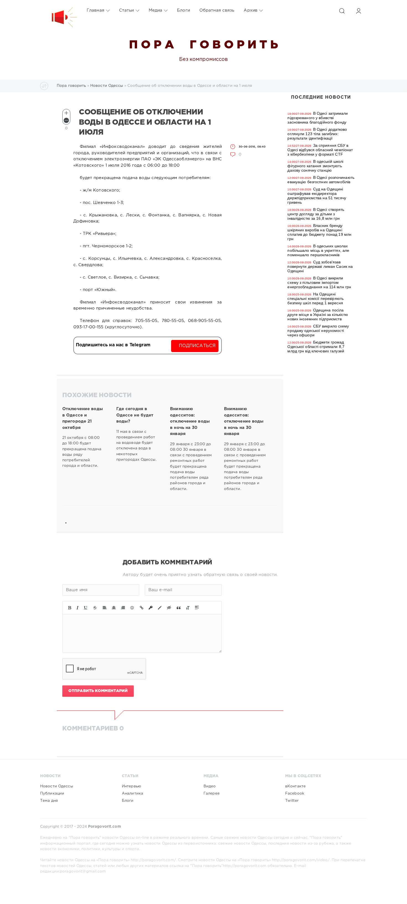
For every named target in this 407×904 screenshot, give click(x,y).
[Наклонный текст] (77, 607)
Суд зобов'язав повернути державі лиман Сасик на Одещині (320, 266)
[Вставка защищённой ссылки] (150, 607)
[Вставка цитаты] (178, 607)
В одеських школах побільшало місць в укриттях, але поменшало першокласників (318, 250)
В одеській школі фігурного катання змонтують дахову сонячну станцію (315, 165)
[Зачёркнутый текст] (95, 607)
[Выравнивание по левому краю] (104, 607)
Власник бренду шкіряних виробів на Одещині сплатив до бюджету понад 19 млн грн (319, 232)
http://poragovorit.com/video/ (300, 860)
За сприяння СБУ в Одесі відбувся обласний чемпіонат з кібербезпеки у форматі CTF (320, 149)
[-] (66, 120)
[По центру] (114, 607)
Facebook (294, 793)
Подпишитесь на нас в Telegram (113, 345)
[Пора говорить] (58, 10)
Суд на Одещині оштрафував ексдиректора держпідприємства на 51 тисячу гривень (316, 196)
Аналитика (132, 793)
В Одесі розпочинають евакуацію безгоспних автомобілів (320, 179)
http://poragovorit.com (244, 866)
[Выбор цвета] (159, 607)
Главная (95, 10)
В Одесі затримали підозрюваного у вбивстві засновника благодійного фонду (317, 117)
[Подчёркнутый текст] (86, 607)
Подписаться (197, 346)
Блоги (183, 10)
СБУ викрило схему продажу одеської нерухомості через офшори (318, 330)
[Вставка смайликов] (132, 607)
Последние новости (321, 97)
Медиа (156, 10)
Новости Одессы (56, 786)
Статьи (126, 10)
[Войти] (358, 11)
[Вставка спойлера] (197, 607)
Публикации (52, 793)
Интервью (131, 786)
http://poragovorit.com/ (153, 860)
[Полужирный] (69, 607)
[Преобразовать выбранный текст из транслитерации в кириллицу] (187, 607)
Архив (250, 10)
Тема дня (49, 800)
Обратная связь (217, 10)
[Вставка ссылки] (141, 607)
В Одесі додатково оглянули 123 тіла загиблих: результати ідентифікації (317, 133)
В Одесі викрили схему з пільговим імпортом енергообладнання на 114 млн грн (319, 282)
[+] (66, 113)
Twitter (291, 800)
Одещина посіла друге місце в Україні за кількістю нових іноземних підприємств (317, 314)
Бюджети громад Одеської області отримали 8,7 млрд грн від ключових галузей (315, 346)
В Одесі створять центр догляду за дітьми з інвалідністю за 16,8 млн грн (315, 214)
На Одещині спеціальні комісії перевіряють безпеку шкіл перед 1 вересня (315, 298)
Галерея (212, 793)
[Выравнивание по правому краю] (123, 607)
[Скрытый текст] (169, 607)
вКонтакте (295, 786)
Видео (210, 786)
